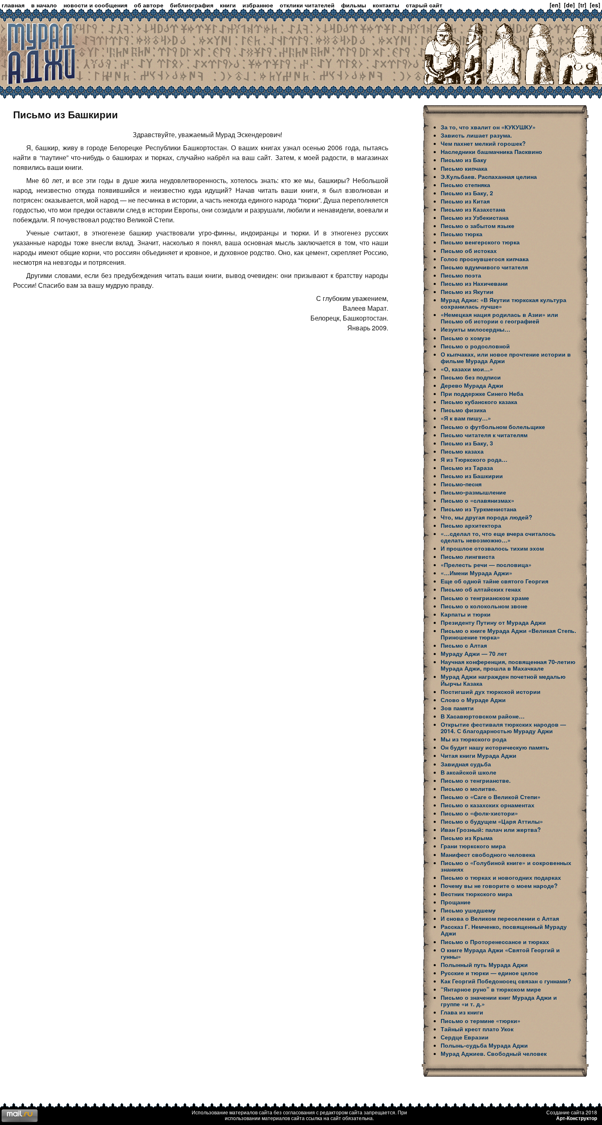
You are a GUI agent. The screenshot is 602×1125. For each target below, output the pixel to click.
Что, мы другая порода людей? (486, 517)
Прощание (456, 902)
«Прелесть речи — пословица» (486, 564)
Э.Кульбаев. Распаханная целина (489, 176)
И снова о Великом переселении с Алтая (500, 918)
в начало (44, 5)
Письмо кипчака (464, 168)
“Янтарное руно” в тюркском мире (491, 989)
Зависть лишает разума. (476, 135)
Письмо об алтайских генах (481, 589)
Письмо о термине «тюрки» (481, 1021)
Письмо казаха (462, 451)
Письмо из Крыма (467, 838)
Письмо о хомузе (466, 338)
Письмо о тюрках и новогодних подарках (501, 877)
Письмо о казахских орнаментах (487, 805)
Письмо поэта (461, 275)
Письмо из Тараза (467, 467)
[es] (595, 5)
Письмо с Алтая (464, 645)
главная (13, 5)
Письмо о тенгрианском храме (485, 598)
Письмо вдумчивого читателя (484, 267)
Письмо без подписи (471, 377)
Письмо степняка (465, 185)
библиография (191, 5)
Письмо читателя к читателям (484, 435)
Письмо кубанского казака (479, 402)
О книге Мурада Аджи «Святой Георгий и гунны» (500, 953)
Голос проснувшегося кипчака (485, 259)
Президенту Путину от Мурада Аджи (493, 622)
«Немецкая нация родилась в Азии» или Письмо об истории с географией (499, 317)
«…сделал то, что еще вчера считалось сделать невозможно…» (498, 536)
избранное (257, 5)
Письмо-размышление (473, 492)
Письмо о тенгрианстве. (476, 780)
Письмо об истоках (469, 250)
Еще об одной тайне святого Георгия (494, 581)
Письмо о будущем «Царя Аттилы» (492, 821)
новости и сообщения (95, 5)
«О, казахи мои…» (467, 369)
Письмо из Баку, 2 (467, 193)
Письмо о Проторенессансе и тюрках (495, 942)
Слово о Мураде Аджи (473, 700)
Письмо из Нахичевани (474, 283)
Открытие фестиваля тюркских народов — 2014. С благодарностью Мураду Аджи (503, 727)
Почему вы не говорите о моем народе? (499, 885)
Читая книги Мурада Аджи (478, 755)
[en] (555, 5)
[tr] (582, 5)
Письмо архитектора (471, 525)
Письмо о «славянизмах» (477, 500)
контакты (386, 5)
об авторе (148, 5)
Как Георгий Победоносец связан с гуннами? (506, 981)
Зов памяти (457, 708)
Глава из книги (462, 1012)
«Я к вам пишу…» (466, 418)
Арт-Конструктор (576, 1118)
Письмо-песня (461, 484)
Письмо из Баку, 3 (467, 443)
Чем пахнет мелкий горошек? (483, 143)
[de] (569, 5)
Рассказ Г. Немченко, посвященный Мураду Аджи (504, 929)
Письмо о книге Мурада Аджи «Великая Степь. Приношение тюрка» (508, 633)
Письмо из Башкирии (472, 476)
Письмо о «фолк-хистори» (479, 813)
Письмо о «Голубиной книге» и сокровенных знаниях (506, 865)
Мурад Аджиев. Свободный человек (494, 1053)
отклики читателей (307, 5)
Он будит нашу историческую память (495, 747)
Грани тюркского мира (473, 846)
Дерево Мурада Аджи (472, 385)
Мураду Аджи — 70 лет (474, 653)
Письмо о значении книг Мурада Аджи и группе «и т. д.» (499, 1000)
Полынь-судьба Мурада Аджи (484, 1045)
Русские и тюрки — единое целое (489, 973)
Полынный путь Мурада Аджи (484, 964)
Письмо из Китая (465, 201)
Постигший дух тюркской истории (491, 691)
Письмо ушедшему (468, 910)
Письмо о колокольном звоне (484, 606)
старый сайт (424, 5)
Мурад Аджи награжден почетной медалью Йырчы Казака (503, 679)
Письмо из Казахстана (473, 209)
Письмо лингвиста (468, 556)
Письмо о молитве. (469, 788)
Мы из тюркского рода (474, 739)
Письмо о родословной (475, 346)
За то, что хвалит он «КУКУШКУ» (488, 127)
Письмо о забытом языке (477, 225)
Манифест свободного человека (488, 854)
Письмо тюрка (461, 234)
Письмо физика (463, 410)
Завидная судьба (466, 764)
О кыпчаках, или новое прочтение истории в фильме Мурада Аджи (506, 357)
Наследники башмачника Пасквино (491, 151)
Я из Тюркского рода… (474, 459)
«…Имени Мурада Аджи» (476, 573)
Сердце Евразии (465, 1037)
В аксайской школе (468, 772)
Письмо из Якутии (467, 291)
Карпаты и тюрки (466, 614)
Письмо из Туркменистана (478, 509)
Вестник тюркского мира (476, 894)
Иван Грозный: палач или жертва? (491, 829)
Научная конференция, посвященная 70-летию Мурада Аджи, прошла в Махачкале (508, 664)
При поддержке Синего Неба (482, 393)
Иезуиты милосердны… (475, 329)
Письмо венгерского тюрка (480, 242)
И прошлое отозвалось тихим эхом (492, 548)
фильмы (353, 5)
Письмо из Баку (464, 160)
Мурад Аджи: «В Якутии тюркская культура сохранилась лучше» (503, 303)
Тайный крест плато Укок (477, 1029)
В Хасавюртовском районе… (483, 716)
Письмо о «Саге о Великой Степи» (491, 797)
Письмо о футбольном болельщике (493, 426)
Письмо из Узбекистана (475, 217)
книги (228, 5)
